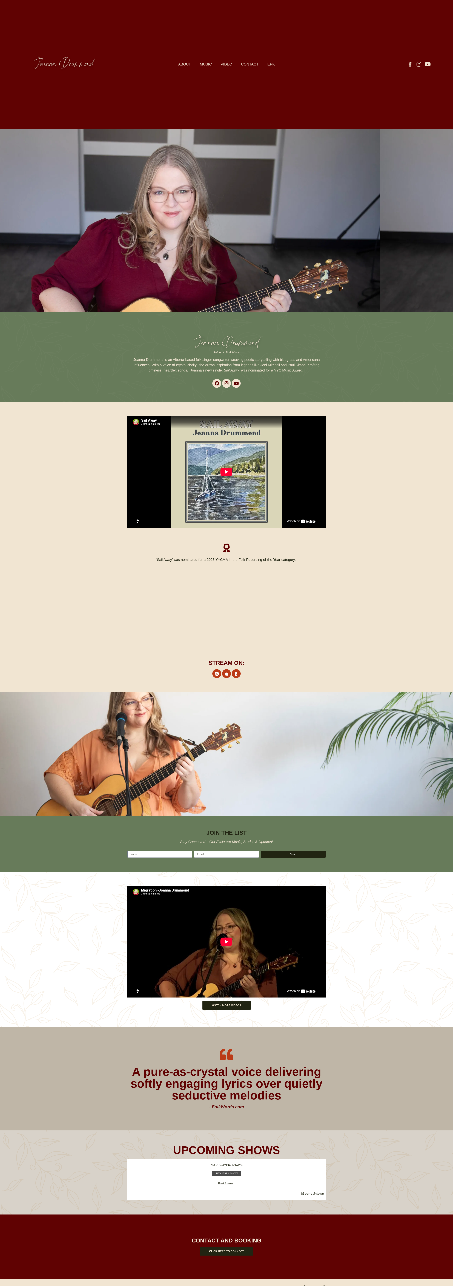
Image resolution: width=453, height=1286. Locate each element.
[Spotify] (216, 673)
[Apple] (226, 673)
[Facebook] (216, 383)
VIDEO (226, 64)
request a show (227, 1173)
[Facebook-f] (410, 64)
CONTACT (250, 64)
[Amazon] (236, 673)
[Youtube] (427, 64)
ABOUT (184, 64)
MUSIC (206, 64)
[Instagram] (419, 64)
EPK (271, 64)
